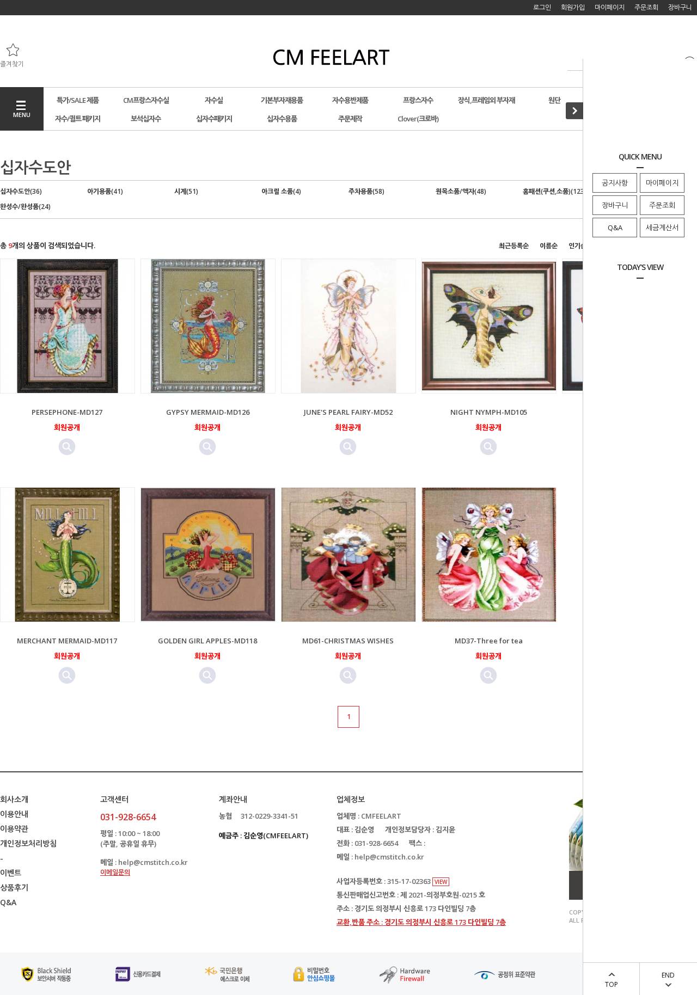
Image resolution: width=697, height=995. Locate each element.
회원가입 (573, 7)
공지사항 (615, 183)
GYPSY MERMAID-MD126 (207, 412)
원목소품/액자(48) (461, 191)
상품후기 (14, 887)
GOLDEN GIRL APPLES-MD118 (207, 641)
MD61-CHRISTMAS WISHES (348, 641)
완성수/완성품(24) (25, 206)
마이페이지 (662, 183)
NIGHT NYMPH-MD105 (488, 412)
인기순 (577, 245)
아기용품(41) (105, 191)
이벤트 (10, 873)
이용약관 (14, 829)
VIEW (441, 882)
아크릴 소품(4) (281, 191)
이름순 (549, 245)
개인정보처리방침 (28, 843)
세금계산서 (662, 227)
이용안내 (14, 814)
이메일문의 (115, 872)
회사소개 (14, 799)
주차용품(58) (366, 191)
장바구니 (615, 205)
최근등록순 (514, 245)
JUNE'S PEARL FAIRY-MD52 (348, 412)
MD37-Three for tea (489, 641)
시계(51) (186, 191)
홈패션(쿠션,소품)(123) (554, 191)
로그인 (542, 7)
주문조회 (662, 205)
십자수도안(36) (21, 191)
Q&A (615, 227)
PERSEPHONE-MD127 (67, 412)
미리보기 (67, 447)
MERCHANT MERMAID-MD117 (67, 641)
